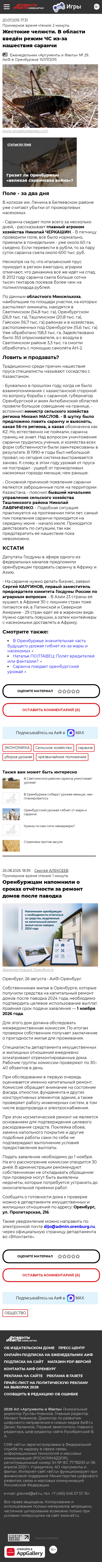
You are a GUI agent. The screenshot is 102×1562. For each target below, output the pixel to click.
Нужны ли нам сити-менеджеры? (49, 826)
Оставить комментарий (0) (51, 710)
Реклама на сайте (23, 1376)
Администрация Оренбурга (27, 970)
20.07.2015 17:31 (15, 20)
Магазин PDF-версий (69, 1361)
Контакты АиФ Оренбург (30, 1369)
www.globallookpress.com (25, 131)
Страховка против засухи (43, 842)
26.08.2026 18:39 (16, 870)
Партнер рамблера (46, 1538)
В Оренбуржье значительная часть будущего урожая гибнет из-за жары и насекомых (47, 646)
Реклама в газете (65, 1376)
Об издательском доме (29, 1348)
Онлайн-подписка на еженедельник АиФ (48, 1355)
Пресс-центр (71, 1348)
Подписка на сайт (24, 1361)
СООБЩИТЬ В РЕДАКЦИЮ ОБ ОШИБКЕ (41, 1394)
